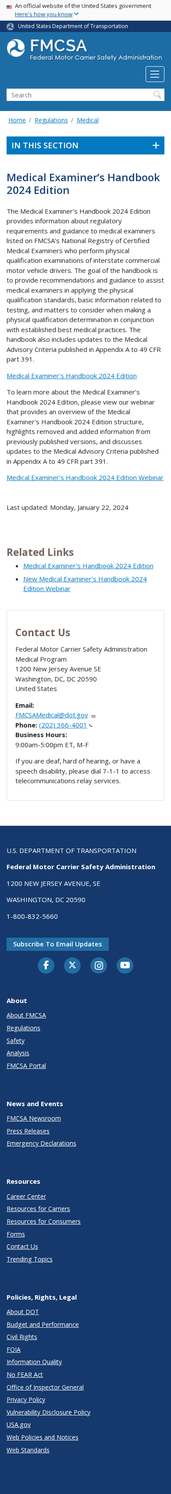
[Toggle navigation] (155, 74)
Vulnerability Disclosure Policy (48, 1412)
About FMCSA (26, 1015)
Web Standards (28, 1450)
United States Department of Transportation (73, 26)
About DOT (23, 1312)
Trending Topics (30, 1259)
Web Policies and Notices (42, 1437)
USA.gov (19, 1424)
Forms (16, 1234)
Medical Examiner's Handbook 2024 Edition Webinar (85, 477)
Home (17, 120)
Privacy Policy (26, 1399)
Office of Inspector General (45, 1387)
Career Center (26, 1196)
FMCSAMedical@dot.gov (51, 714)
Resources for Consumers (44, 1221)
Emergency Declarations (41, 1143)
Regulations (51, 120)
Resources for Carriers (38, 1208)
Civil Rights (22, 1337)
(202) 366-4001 (63, 724)
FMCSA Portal (26, 1065)
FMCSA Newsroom (34, 1118)
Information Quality (34, 1362)
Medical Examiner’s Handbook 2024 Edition (88, 565)
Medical (88, 120)
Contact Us (22, 1246)
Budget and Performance (43, 1324)
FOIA (14, 1349)
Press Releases (28, 1131)
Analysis (18, 1053)
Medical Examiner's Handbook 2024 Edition (72, 375)
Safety (16, 1040)
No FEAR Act (25, 1374)
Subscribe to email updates (57, 943)
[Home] (85, 52)
